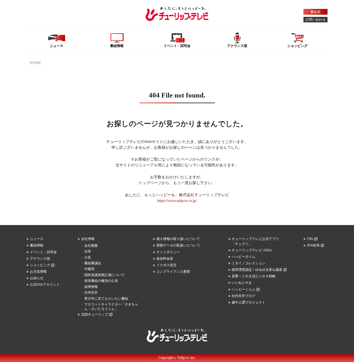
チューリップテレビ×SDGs (252, 250)
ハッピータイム (243, 257)
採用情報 (91, 287)
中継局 (89, 269)
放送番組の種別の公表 (101, 281)
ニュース (36, 239)
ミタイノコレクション (248, 263)
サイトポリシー (168, 252)
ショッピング (40, 265)
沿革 (87, 251)
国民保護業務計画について (104, 275)
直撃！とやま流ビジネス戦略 (253, 276)
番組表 (315, 12)
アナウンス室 (40, 258)
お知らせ (36, 278)
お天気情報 (38, 271)
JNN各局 (313, 245)
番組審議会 (92, 263)
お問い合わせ (315, 19)
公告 (87, 257)
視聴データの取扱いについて (178, 245)
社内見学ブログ (243, 296)
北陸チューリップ (94, 314)
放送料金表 (164, 258)
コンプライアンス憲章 (173, 271)
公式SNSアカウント (45, 284)
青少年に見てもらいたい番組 (106, 298)
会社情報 (88, 239)
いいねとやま (242, 282)
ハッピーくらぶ (243, 289)
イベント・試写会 (43, 252)
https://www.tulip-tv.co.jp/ (177, 201)
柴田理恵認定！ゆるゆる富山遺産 (257, 270)
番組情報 (36, 245)
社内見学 (91, 292)
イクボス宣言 (166, 265)
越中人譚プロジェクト (248, 302)
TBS (310, 239)
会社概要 (91, 245)
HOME (35, 63)
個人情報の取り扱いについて (178, 239)
